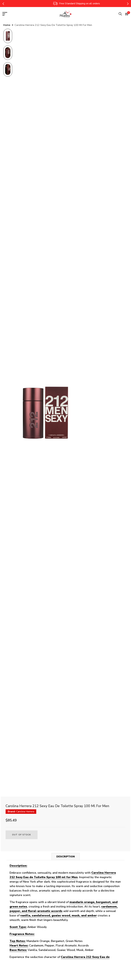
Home (6, 25)
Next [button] (128, 3)
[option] (7, 37)
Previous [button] (3, 3)
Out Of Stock (21, 834)
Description (65, 856)
